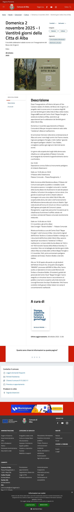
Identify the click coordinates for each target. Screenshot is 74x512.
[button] (37, 509)
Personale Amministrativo (9, 448)
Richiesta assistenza (25, 477)
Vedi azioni (61, 23)
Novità (10, 15)
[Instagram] (55, 7)
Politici (3, 446)
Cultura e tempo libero (26, 438)
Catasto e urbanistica (25, 448)
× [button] (72, 492)
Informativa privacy (43, 472)
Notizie (58, 436)
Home (4, 15)
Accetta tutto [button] (31, 505)
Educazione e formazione (45, 435)
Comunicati (18, 15)
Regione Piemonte (8, 2)
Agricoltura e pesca (43, 458)
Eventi (57, 449)
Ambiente (40, 448)
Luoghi (58, 451)
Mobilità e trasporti (25, 453)
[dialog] (37, 501)
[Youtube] (50, 7)
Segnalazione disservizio (26, 472)
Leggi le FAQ (23, 475)
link (53, 501)
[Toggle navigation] (4, 7)
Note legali (40, 475)
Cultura (26, 15)
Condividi (52, 23)
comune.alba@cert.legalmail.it (10, 487)
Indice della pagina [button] (13, 97)
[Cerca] (70, 7)
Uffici (2, 441)
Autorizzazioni (41, 456)
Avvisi (57, 441)
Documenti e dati (6, 451)
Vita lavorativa (23, 441)
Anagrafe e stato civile (26, 436)
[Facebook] (46, 7)
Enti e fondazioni (6, 443)
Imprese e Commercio (25, 443)
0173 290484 (8, 490)
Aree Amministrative (7, 438)
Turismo (21, 451)
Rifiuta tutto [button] (43, 505)
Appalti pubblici (24, 446)
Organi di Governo (6, 436)
